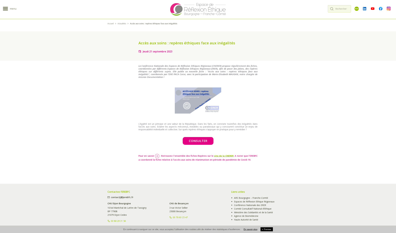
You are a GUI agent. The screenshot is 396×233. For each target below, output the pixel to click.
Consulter (198, 141)
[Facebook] (380, 8)
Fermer (266, 229)
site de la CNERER (224, 155)
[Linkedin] (364, 8)
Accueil (111, 23)
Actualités (122, 23)
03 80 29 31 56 (118, 220)
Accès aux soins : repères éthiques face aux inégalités (153, 23)
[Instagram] (388, 8)
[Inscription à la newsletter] (356, 8)
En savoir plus (250, 229)
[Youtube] (372, 8)
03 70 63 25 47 (180, 217)
